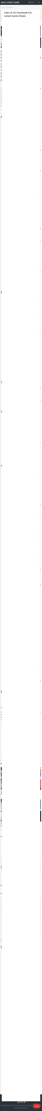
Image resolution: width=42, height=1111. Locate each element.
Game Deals (9, 7)
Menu (32, 2)
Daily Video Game (10, 2)
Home (2, 7)
